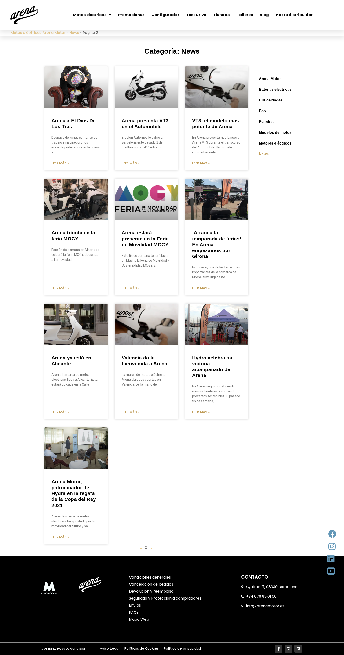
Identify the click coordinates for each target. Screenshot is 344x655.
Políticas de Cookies (141, 649)
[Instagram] (288, 649)
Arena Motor (270, 79)
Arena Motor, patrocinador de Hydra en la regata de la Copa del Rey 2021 (73, 493)
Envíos (135, 605)
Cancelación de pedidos (151, 584)
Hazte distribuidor (294, 15)
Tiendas (221, 15)
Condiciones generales (150, 577)
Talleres (245, 15)
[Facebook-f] (278, 649)
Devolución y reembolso (151, 591)
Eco (262, 111)
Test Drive (196, 15)
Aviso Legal (109, 649)
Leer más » (60, 163)
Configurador (165, 15)
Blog (264, 15)
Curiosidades (271, 100)
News (74, 32)
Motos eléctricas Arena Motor (38, 32)
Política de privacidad (182, 649)
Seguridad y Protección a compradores (165, 598)
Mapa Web (139, 619)
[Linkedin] (298, 649)
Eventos (266, 122)
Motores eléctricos (275, 143)
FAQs (134, 612)
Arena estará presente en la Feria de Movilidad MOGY (145, 238)
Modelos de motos (275, 132)
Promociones (131, 15)
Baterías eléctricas (275, 89)
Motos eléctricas (89, 15)
